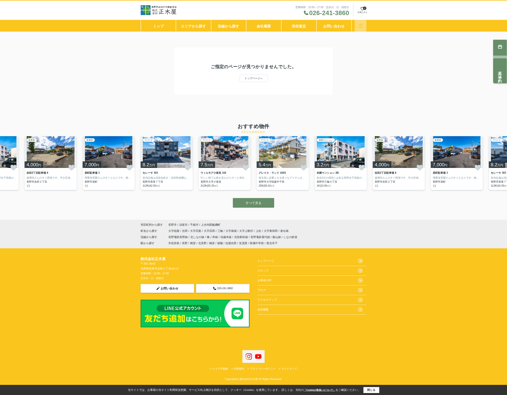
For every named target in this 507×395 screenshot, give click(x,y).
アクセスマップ (267, 299)
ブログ (261, 290)
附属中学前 (257, 243)
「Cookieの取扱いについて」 (319, 390)
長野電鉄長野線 (178, 237)
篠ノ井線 (213, 237)
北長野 (202, 243)
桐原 (212, 243)
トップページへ (254, 78)
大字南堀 (231, 230)
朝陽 (220, 243)
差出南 (284, 230)
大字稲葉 (174, 230)
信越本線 (226, 237)
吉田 (185, 230)
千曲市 (194, 224)
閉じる (371, 389)
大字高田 (210, 230)
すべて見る (253, 203)
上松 (259, 230)
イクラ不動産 (220, 368)
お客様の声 (264, 280)
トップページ (265, 260)
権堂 (193, 243)
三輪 (220, 230)
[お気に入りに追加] (13, 168)
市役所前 (173, 243)
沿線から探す (228, 26)
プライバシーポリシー (263, 368)
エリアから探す (193, 26)
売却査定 (299, 26)
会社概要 (264, 26)
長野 (185, 243)
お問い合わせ (334, 26)
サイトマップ (289, 368)
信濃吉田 (230, 243)
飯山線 (277, 237)
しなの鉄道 (290, 237)
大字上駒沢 (246, 230)
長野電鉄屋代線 (261, 237)
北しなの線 (197, 237)
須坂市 (183, 224)
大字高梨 (196, 230)
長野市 (172, 224)
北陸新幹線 (241, 237)
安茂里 (243, 243)
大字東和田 (271, 230)
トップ (158, 26)
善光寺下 (271, 243)
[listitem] (167, 163)
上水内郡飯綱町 (210, 224)
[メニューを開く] (360, 26)
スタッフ (263, 270)
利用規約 (239, 368)
